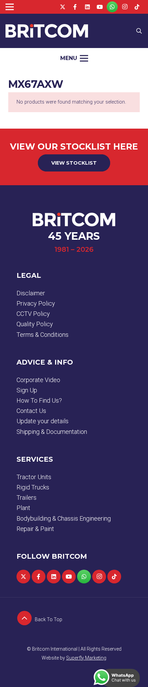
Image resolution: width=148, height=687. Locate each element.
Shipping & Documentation (52, 431)
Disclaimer (31, 293)
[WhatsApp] (112, 6)
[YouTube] (99, 6)
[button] (139, 31)
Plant (23, 507)
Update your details (42, 421)
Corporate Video (38, 379)
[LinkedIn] (87, 6)
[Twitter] (62, 6)
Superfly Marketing (86, 658)
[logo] (47, 31)
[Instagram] (124, 6)
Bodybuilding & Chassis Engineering (64, 518)
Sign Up (27, 390)
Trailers (26, 497)
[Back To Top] (26, 619)
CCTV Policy (33, 313)
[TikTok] (136, 6)
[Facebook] (75, 6)
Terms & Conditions (42, 334)
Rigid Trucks (33, 487)
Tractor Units (34, 477)
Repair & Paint (35, 528)
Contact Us (31, 410)
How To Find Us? (39, 400)
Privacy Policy (36, 303)
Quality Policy (35, 324)
